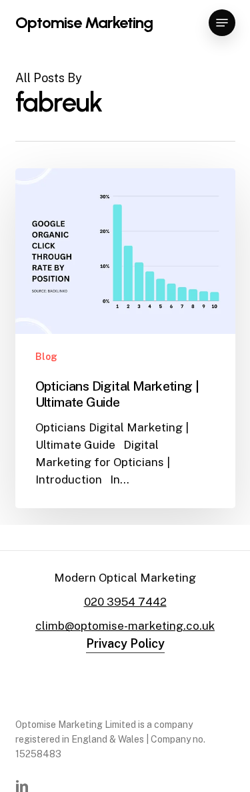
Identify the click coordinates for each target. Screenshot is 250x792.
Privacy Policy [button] (125, 643)
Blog (46, 356)
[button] (222, 22)
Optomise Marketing (84, 23)
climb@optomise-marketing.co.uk (125, 625)
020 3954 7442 (125, 601)
